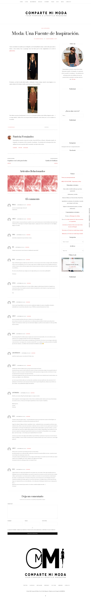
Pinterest (46, 585)
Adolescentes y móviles (72, 194)
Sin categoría (45, 28)
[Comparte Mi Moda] (45, 13)
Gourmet (46, 1)
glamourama (12, 50)
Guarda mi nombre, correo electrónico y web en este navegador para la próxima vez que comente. (31, 529)
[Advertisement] (72, 100)
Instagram (25, 147)
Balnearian (64, 233)
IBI (13, 247)
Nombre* (10, 520)
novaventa (64, 225)
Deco (57, 1)
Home (21, 1)
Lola (13, 283)
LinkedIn (60, 585)
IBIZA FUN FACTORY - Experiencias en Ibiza (71, 181)
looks (72, 262)
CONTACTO (68, 1)
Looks (26, 1)
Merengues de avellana (75, 216)
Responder (29, 204)
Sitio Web (44, 520)
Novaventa (64, 230)
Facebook (15, 147)
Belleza (40, 1)
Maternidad (33, 1)
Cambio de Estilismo (51, 161)
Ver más (73, 79)
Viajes (52, 1)
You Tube (53, 585)
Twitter (20, 147)
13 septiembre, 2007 (51, 38)
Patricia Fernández (23, 136)
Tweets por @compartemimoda (68, 177)
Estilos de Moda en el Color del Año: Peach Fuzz (72, 197)
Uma (13, 234)
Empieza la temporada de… (72, 265)
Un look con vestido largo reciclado (75, 230)
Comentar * (10, 503)
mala (14, 204)
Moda (62, 1)
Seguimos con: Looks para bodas (17, 161)
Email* (26, 520)
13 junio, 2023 (72, 266)
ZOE (13, 259)
